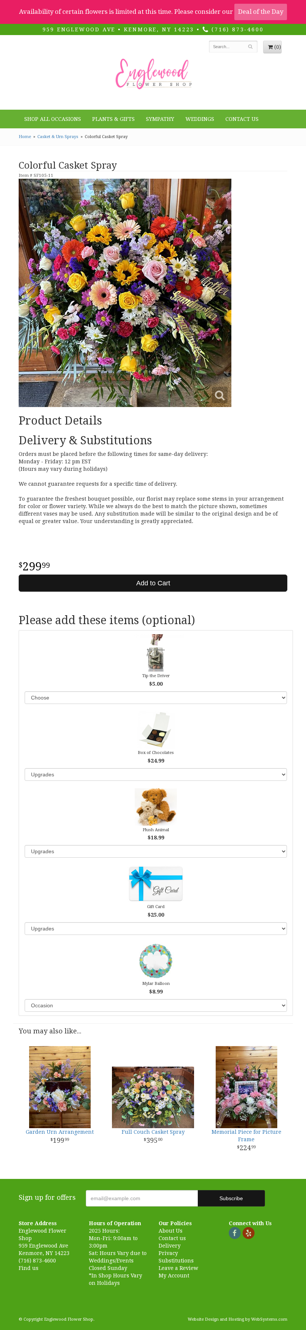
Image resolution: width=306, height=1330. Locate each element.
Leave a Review (178, 1268)
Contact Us (242, 119)
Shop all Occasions (52, 119)
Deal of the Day (260, 11)
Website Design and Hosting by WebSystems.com (237, 1319)
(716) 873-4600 (236, 29)
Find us (28, 1268)
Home (25, 136)
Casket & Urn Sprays (57, 136)
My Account (174, 1276)
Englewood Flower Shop (153, 74)
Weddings (199, 119)
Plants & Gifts (113, 119)
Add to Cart (153, 583)
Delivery (170, 1246)
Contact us (172, 1238)
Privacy (168, 1253)
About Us (170, 1231)
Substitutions (176, 1261)
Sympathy (160, 119)
